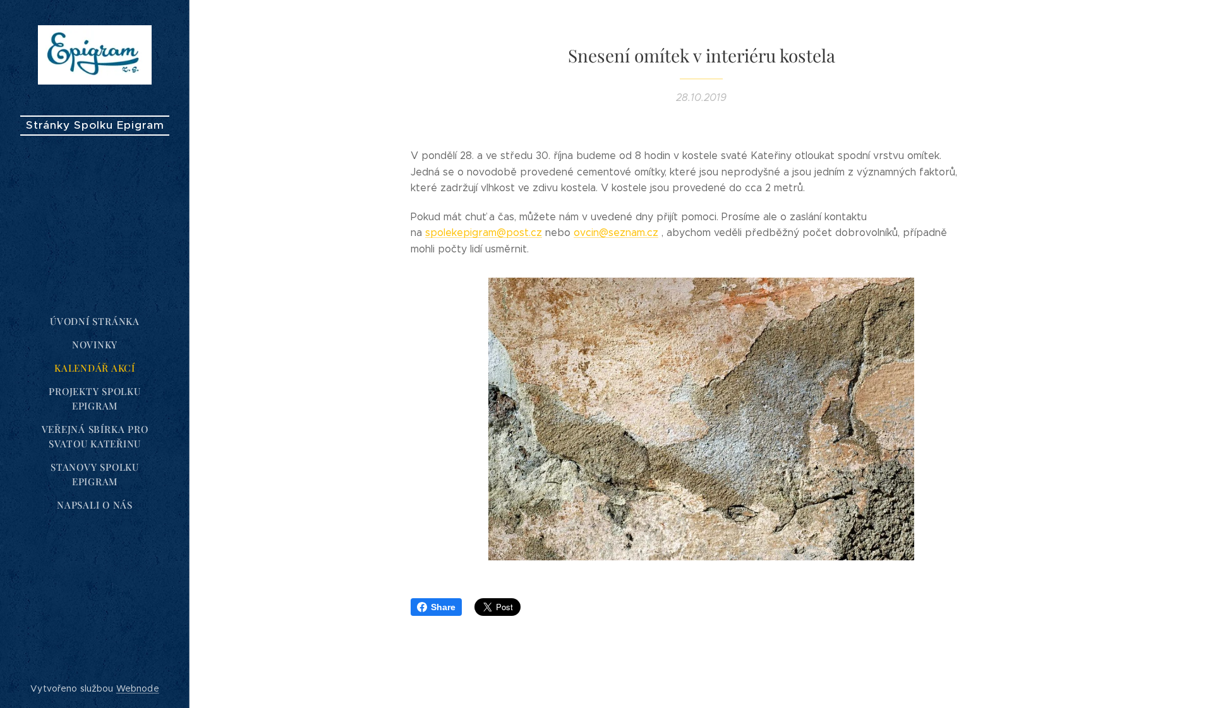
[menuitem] (95, 321)
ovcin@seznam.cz (616, 233)
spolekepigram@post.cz (483, 233)
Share (443, 607)
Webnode (137, 688)
